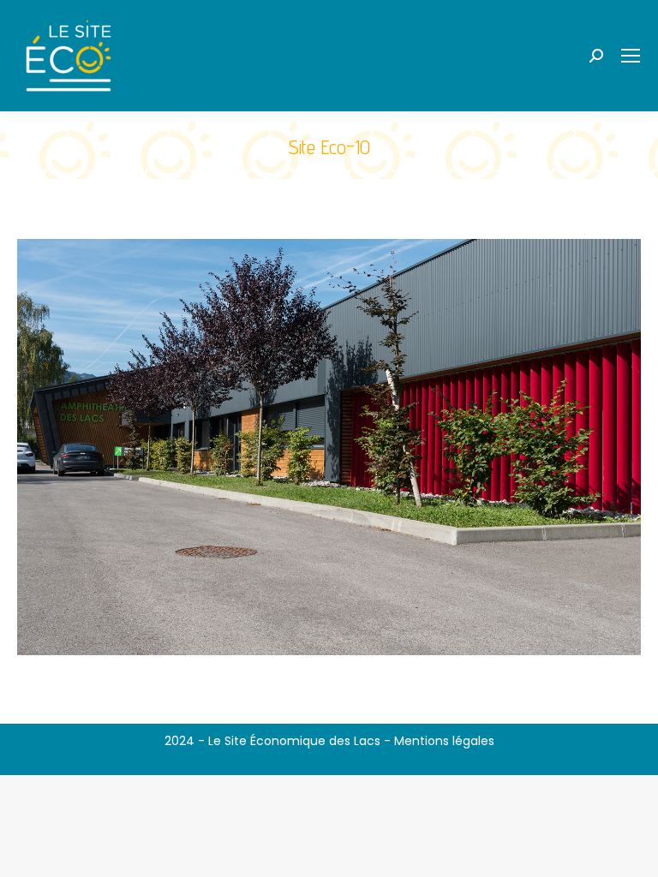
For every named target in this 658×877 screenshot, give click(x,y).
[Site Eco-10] (329, 447)
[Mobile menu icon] (630, 55)
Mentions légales (444, 740)
